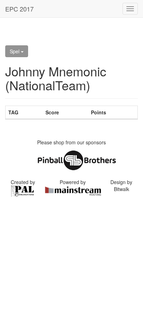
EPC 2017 (19, 8)
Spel (15, 51)
